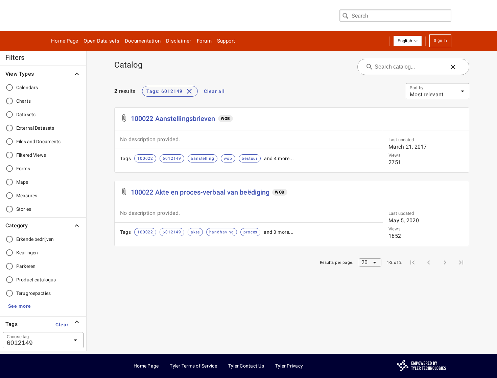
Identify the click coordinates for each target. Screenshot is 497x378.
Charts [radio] (23, 101)
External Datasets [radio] (35, 128)
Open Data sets (101, 41)
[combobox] (395, 15)
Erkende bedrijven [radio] (35, 239)
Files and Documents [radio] (38, 141)
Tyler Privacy (289, 366)
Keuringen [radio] (27, 252)
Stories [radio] (23, 209)
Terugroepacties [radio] (33, 293)
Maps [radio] (22, 182)
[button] (408, 41)
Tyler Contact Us (246, 366)
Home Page (64, 41)
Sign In (440, 40)
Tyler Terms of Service (193, 366)
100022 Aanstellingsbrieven (173, 119)
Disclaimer (178, 41)
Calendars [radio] (27, 87)
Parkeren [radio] (26, 266)
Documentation (143, 41)
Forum (204, 41)
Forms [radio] (23, 168)
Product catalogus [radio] (36, 279)
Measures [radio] (26, 195)
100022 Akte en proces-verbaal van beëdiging (200, 192)
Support (226, 41)
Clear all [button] (214, 91)
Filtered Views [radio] (31, 155)
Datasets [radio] (26, 114)
